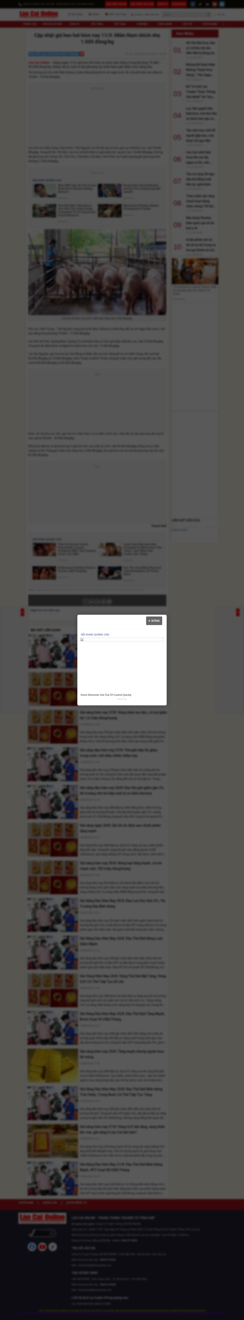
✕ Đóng (154, 620)
